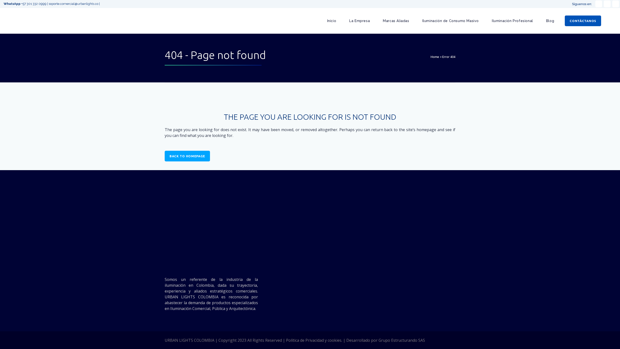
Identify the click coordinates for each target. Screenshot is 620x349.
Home (435, 56)
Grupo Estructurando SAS (402, 340)
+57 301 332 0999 (25, 4)
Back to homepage (187, 156)
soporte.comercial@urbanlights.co (73, 4)
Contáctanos (583, 21)
